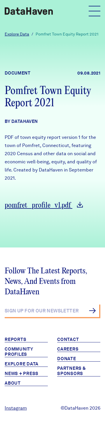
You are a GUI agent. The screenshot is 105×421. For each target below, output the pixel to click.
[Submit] (92, 310)
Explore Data (17, 34)
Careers (67, 349)
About (13, 383)
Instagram (16, 408)
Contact (68, 339)
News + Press (21, 373)
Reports (15, 339)
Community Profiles (19, 351)
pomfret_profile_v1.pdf (38, 205)
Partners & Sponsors (71, 371)
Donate (66, 358)
